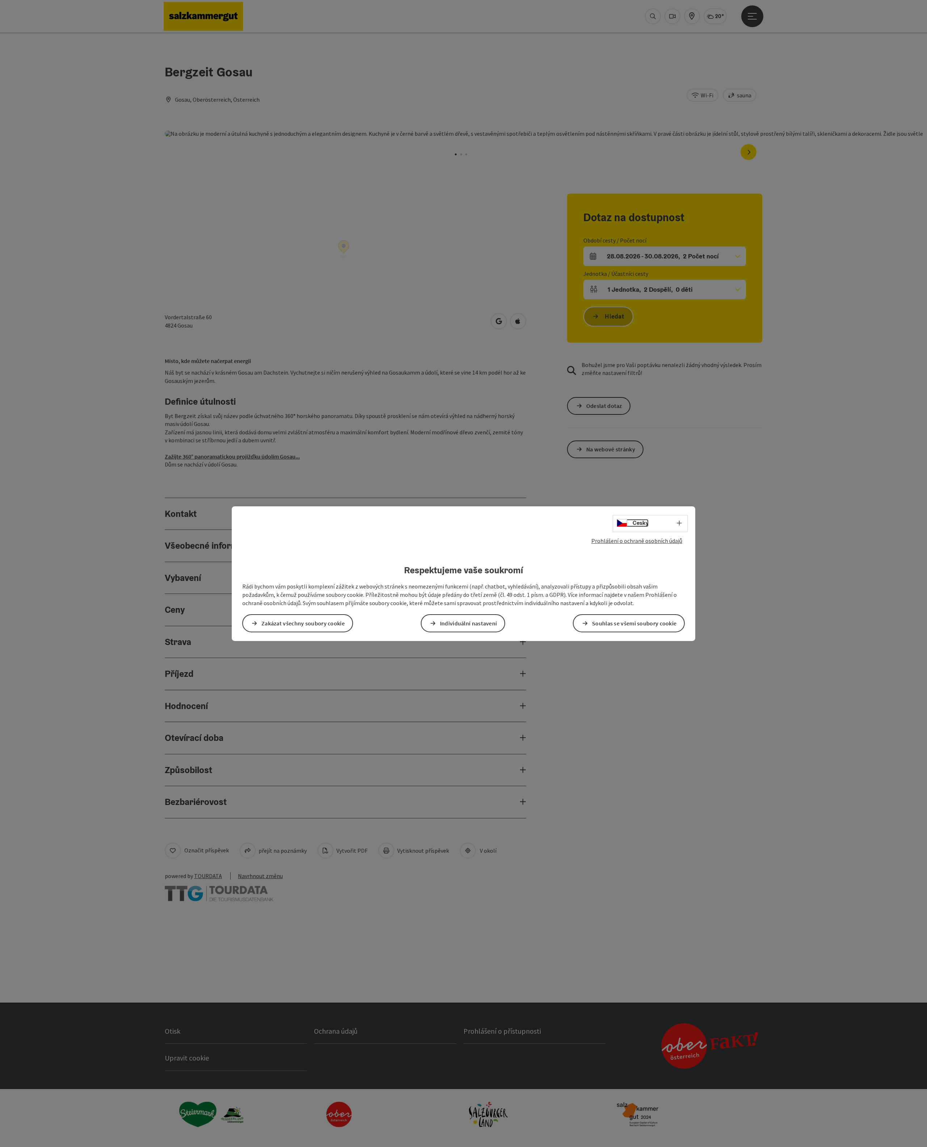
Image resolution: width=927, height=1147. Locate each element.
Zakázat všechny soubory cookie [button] (303, 623)
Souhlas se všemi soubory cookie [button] (634, 623)
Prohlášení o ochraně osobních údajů (636, 540)
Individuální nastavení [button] (468, 623)
